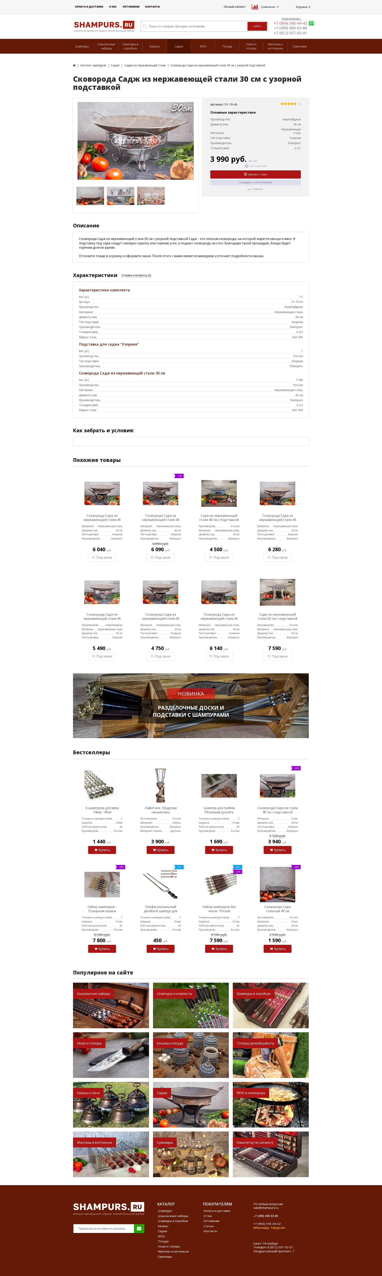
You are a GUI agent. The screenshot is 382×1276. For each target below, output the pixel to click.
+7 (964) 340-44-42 (290, 23)
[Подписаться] (139, 1228)
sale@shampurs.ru (266, 1208)
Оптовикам (131, 6)
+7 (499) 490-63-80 (290, 27)
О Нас (113, 6)
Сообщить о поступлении (255, 182)
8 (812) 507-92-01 (280, 1247)
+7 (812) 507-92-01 (290, 32)
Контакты (152, 6)
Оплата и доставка (89, 6)
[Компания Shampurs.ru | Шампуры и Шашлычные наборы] (74, 65)
